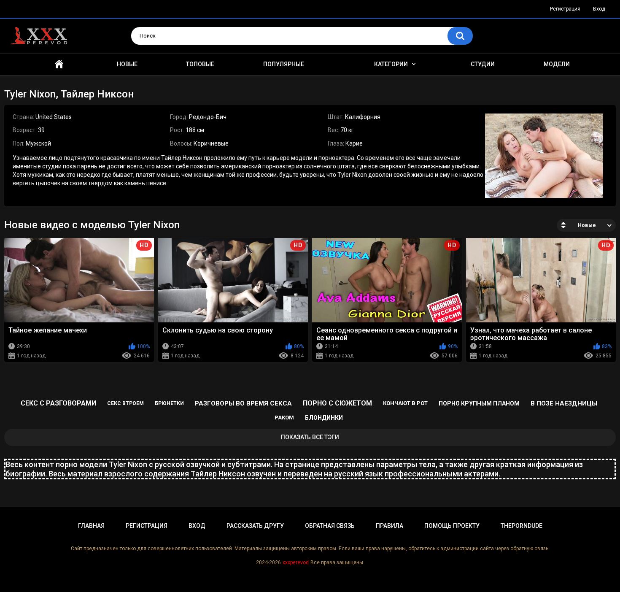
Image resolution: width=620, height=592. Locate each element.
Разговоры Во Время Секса (243, 403)
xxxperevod (296, 562)
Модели (557, 64)
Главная (59, 64)
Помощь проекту (452, 525)
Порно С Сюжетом (337, 403)
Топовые (200, 64)
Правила (389, 525)
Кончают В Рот (405, 403)
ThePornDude (521, 525)
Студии (483, 64)
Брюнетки (169, 403)
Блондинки (324, 417)
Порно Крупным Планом (479, 403)
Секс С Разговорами (58, 403)
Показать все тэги (310, 437)
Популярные (283, 64)
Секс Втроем (125, 403)
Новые (127, 64)
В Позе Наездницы (564, 403)
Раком (284, 417)
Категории (391, 64)
